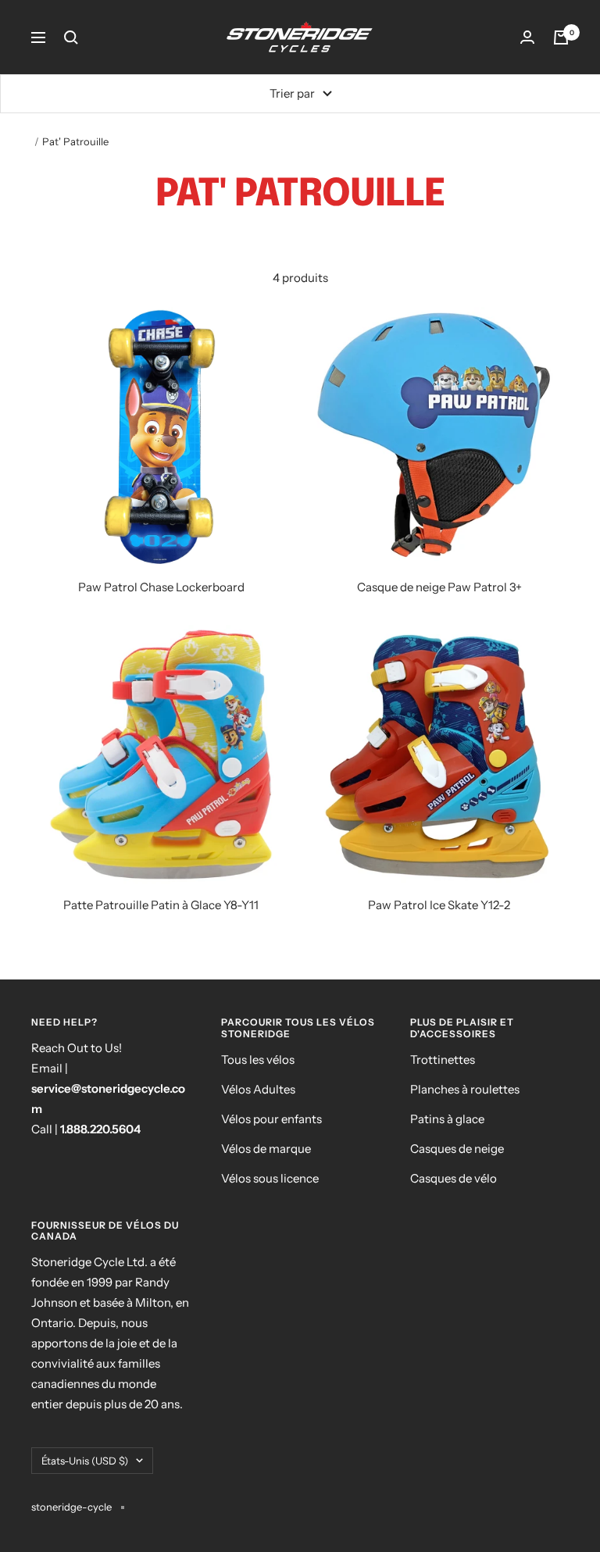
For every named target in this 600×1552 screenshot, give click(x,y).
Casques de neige (457, 1148)
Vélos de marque (266, 1148)
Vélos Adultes (258, 1089)
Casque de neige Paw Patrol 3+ (439, 587)
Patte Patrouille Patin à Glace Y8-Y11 (161, 904)
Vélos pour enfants (271, 1118)
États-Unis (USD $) (84, 1460)
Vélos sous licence (270, 1178)
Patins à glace (447, 1118)
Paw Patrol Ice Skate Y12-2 (439, 904)
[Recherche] (71, 37)
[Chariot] (561, 37)
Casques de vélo (453, 1178)
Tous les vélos (258, 1059)
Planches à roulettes (465, 1089)
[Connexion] (527, 37)
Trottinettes (442, 1059)
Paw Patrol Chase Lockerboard (161, 587)
